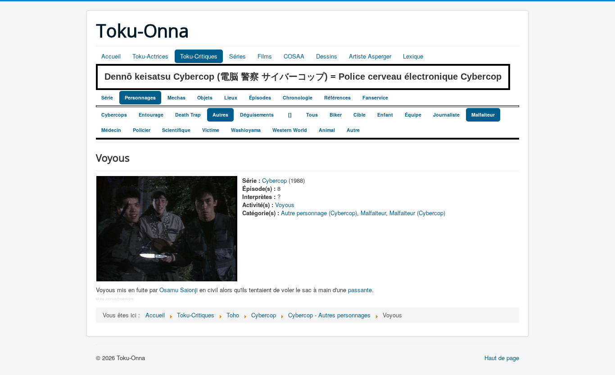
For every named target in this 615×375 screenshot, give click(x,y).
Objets (205, 97)
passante (360, 289)
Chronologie (297, 97)
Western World (289, 130)
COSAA (294, 56)
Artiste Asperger (370, 56)
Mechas (176, 97)
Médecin (111, 130)
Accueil (111, 56)
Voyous (284, 204)
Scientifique (176, 130)
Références (337, 97)
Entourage (151, 114)
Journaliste (446, 114)
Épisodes (260, 97)
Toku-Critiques (198, 56)
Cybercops (114, 114)
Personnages (140, 97)
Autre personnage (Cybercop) (319, 212)
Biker (336, 114)
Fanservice (375, 97)
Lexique (413, 56)
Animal (327, 130)
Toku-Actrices (150, 56)
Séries (237, 56)
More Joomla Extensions (115, 298)
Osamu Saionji (178, 289)
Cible (359, 114)
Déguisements (257, 114)
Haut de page (501, 357)
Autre (353, 130)
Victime (210, 130)
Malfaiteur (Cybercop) (417, 212)
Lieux (230, 97)
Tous (312, 114)
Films (265, 56)
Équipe (413, 114)
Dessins (326, 56)
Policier (141, 130)
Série (107, 97)
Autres (220, 114)
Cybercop (274, 180)
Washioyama (246, 130)
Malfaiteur (483, 114)
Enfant (385, 114)
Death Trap (188, 114)
